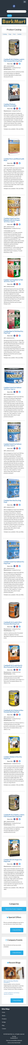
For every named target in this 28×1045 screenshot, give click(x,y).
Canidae (19, 34)
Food (14, 34)
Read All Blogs (17, 1000)
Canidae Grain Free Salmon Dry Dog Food (14, 562)
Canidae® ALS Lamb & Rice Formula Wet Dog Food (13, 623)
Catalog (5, 34)
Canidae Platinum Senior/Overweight (10, 105)
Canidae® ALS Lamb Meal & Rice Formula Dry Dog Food (13, 666)
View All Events (17, 952)
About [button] (3, 1015)
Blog (3, 1025)
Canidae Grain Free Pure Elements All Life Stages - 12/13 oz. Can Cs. (12, 219)
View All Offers (17, 930)
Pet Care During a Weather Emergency (11, 981)
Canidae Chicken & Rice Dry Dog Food (13, 757)
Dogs (10, 34)
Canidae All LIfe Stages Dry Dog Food (13, 860)
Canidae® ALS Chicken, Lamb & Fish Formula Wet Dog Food (14, 60)
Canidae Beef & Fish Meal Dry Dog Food (13, 332)
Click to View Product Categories (13, 909)
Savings (4, 1022)
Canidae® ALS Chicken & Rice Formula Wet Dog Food (13, 711)
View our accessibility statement (14, 1040)
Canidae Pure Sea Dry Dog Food (12, 501)
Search (9, 15)
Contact (4, 1028)
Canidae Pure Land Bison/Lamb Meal (14, 159)
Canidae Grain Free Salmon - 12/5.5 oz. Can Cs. (13, 388)
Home (3, 1012)
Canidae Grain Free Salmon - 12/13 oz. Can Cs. (13, 445)
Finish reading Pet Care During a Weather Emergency (11, 993)
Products (4, 1018)
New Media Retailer (16, 1042)
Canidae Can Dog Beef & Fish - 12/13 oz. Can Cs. (14, 280)
